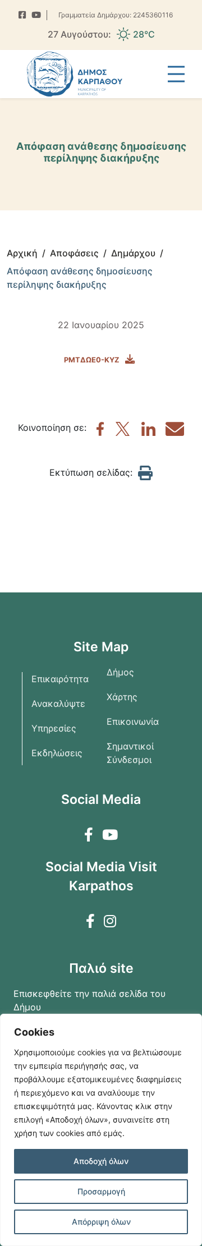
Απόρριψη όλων (101, 1221)
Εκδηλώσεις (56, 752)
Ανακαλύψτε (58, 703)
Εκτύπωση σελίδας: (90, 472)
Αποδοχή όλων (101, 1161)
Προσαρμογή (101, 1191)
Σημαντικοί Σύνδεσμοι (130, 753)
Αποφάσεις (74, 253)
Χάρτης (122, 696)
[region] (101, 1130)
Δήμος (120, 672)
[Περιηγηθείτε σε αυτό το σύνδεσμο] (22, 15)
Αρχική (22, 253)
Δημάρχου (133, 253)
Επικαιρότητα (60, 678)
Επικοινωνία (133, 721)
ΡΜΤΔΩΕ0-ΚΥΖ (92, 360)
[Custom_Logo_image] (74, 74)
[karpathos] (100, 432)
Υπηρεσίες (53, 728)
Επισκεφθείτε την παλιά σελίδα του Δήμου (89, 1000)
